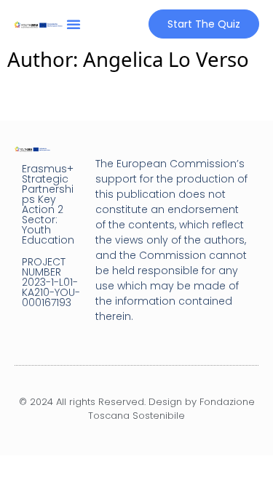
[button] (73, 24)
